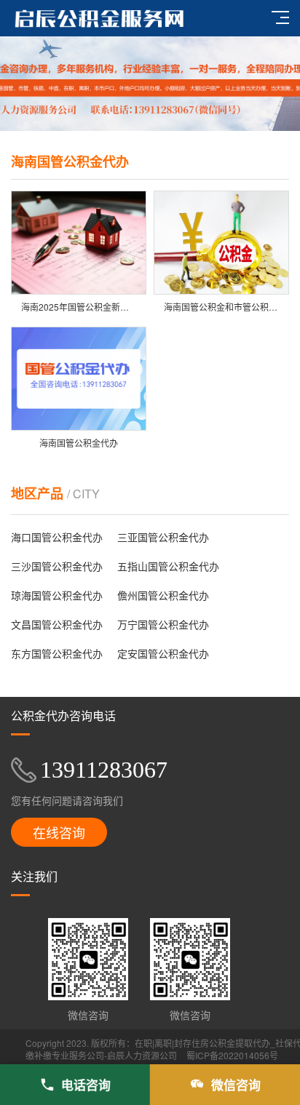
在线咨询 (59, 832)
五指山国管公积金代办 (168, 566)
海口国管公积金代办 (57, 537)
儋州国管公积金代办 (163, 595)
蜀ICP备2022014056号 (232, 1055)
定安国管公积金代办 (163, 653)
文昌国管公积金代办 (57, 624)
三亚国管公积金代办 (163, 537)
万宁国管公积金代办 (163, 624)
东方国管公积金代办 (57, 653)
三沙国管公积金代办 (57, 566)
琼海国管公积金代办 (57, 595)
